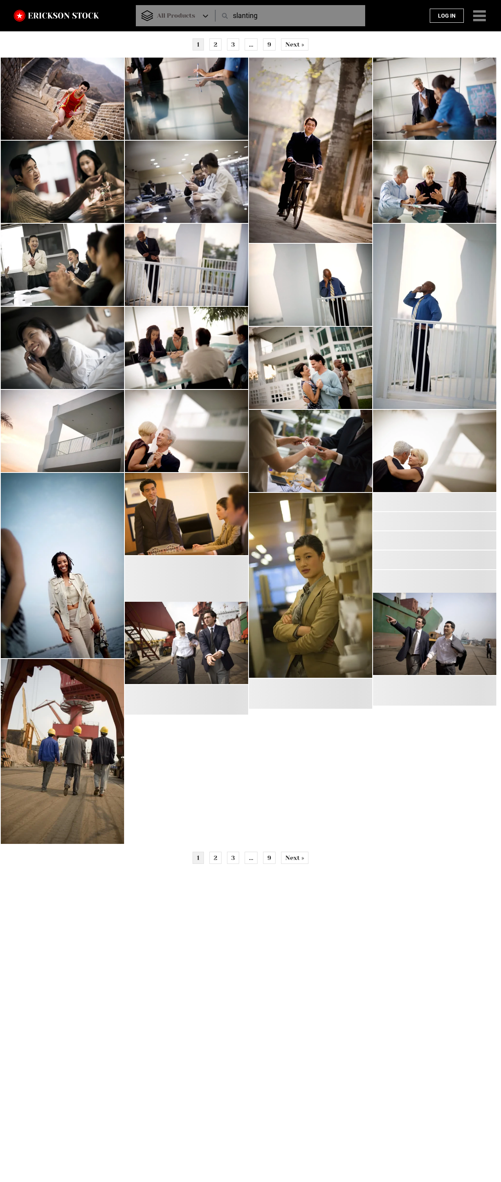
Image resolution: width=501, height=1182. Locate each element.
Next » (294, 44)
